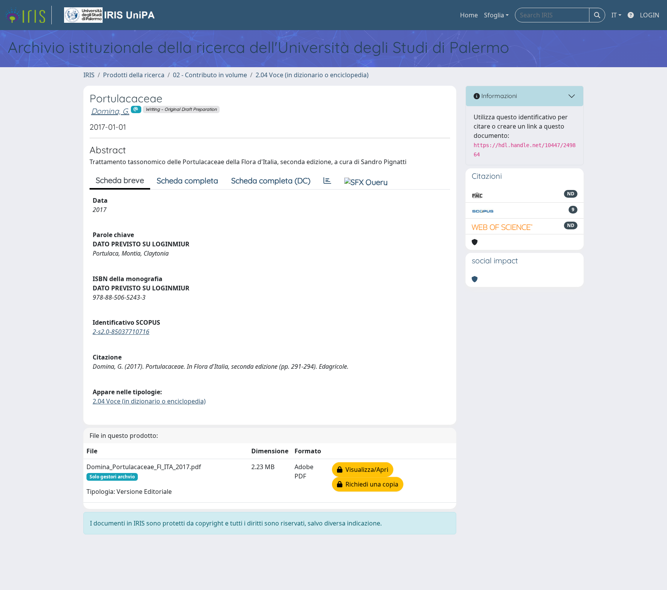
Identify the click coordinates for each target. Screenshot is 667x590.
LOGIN (649, 15)
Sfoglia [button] (494, 15)
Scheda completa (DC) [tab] (270, 180)
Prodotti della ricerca (133, 75)
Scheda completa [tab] (187, 180)
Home (469, 15)
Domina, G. (110, 111)
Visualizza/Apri (365, 469)
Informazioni (498, 96)
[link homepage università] (110, 15)
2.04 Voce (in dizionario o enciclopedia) (312, 75)
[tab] (327, 181)
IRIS (89, 75)
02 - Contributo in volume (210, 75)
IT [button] (614, 15)
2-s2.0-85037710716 (121, 331)
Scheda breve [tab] (120, 180)
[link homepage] (28, 15)
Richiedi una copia (370, 484)
